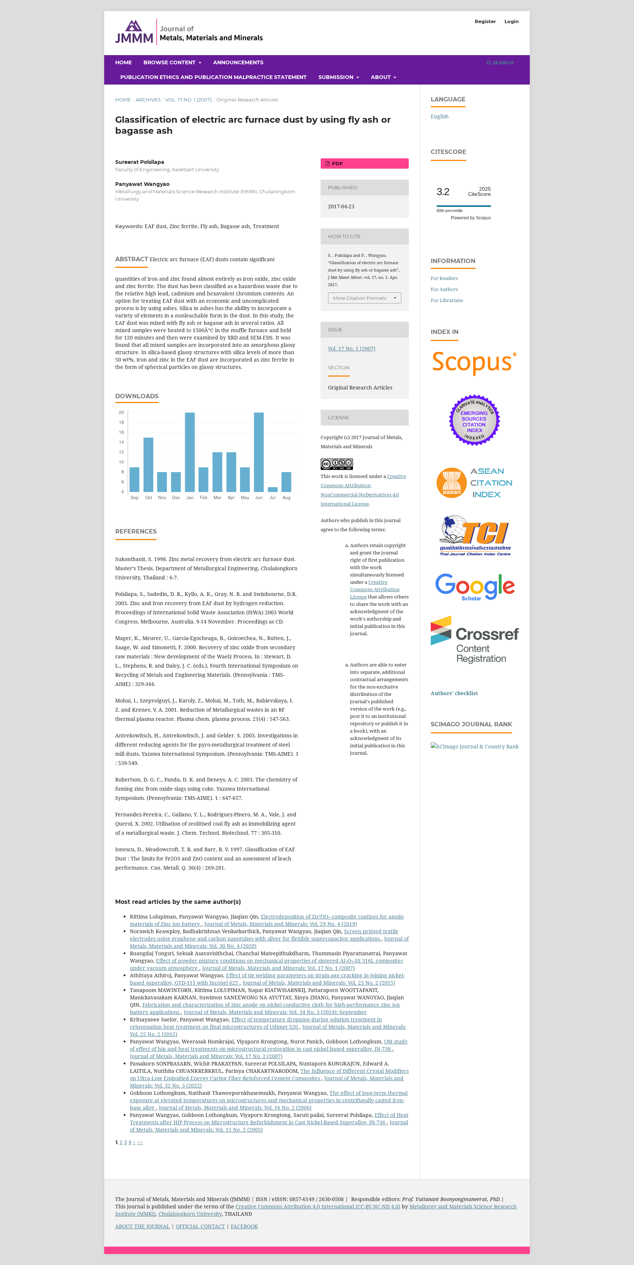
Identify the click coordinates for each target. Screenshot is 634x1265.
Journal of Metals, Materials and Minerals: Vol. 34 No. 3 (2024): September (275, 1012)
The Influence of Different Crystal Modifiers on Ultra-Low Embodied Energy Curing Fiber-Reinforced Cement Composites (269, 1074)
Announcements (238, 62)
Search (502, 62)
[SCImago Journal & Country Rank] (475, 746)
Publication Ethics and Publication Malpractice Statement (213, 77)
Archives (148, 100)
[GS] (475, 601)
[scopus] (475, 376)
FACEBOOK (244, 1226)
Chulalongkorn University (190, 1213)
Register (485, 21)
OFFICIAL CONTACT (200, 1226)
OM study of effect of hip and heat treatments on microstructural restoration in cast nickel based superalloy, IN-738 (269, 1045)
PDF (337, 163)
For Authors (444, 289)
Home (123, 62)
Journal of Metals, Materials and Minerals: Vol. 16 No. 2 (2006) (235, 1107)
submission (336, 77)
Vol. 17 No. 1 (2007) (188, 100)
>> (140, 1142)
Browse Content (170, 62)
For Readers (444, 278)
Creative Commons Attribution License (375, 589)
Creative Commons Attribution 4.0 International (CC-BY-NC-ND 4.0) (318, 1206)
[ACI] (475, 502)
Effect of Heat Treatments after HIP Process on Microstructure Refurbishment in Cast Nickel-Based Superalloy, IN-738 (269, 1118)
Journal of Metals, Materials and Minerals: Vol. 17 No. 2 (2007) (206, 1056)
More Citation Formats (359, 298)
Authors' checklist (454, 693)
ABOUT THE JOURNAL (142, 1226)
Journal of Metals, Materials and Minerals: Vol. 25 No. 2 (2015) (319, 982)
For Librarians (447, 300)
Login (511, 21)
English (440, 116)
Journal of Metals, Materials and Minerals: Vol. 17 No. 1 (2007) (278, 967)
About (381, 77)
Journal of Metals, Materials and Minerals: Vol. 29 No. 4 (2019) (280, 923)
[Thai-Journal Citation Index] (475, 559)
